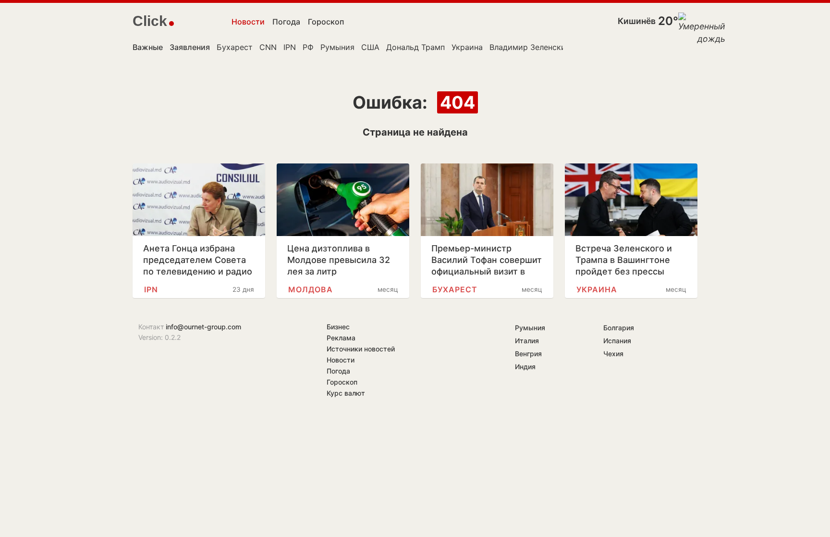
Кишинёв (637, 21)
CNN (268, 47)
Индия (525, 366)
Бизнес (338, 327)
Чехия (613, 354)
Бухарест (235, 47)
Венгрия (528, 354)
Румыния (337, 47)
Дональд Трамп (415, 47)
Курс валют (346, 393)
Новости (248, 21)
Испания (617, 341)
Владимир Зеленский (530, 47)
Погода (286, 21)
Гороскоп (326, 21)
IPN (289, 47)
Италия (527, 341)
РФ (308, 47)
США (370, 47)
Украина (467, 47)
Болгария (618, 328)
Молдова (310, 289)
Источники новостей (361, 349)
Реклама (341, 338)
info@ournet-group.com (203, 327)
